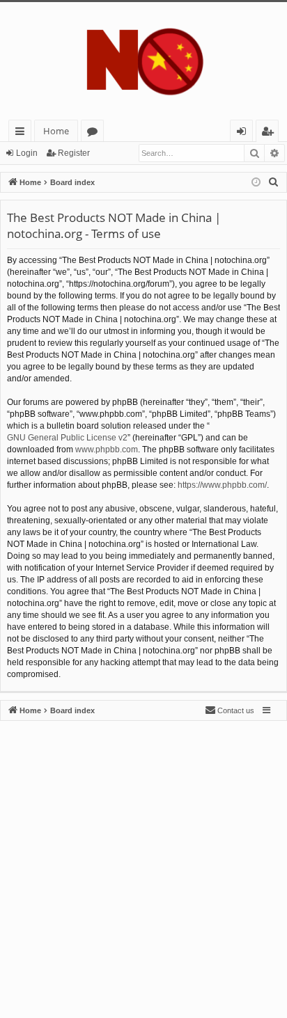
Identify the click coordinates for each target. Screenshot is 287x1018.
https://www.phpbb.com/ (222, 485)
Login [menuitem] (244, 133)
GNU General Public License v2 (67, 438)
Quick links (23, 133)
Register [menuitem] (270, 133)
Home (56, 131)
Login (27, 153)
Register (74, 153)
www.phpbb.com (106, 449)
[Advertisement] (143, 864)
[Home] (143, 61)
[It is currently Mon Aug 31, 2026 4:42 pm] (256, 183)
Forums (95, 133)
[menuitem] (273, 182)
